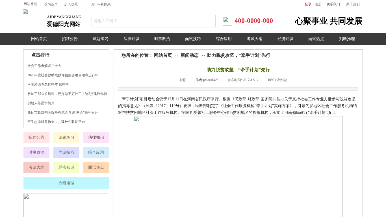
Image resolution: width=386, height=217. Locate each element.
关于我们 (353, 4)
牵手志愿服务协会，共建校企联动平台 (56, 122)
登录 (308, 4)
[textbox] (147, 21)
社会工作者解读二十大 (44, 66)
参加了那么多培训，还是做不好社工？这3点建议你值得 (67, 94)
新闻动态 (190, 55)
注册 (318, 4)
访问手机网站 (100, 4)
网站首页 (30, 4)
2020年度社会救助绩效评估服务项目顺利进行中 (63, 75)
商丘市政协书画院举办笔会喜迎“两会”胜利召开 (62, 112)
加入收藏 (71, 4)
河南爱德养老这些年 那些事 (48, 84)
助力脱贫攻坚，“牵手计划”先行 (238, 55)
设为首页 (51, 4)
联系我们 (333, 4)
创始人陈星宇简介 (41, 103)
